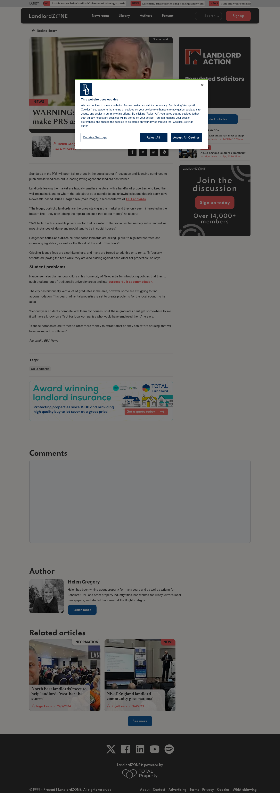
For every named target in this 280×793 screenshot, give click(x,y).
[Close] (202, 85)
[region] (141, 114)
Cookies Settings (95, 137)
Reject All (153, 137)
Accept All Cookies (186, 137)
